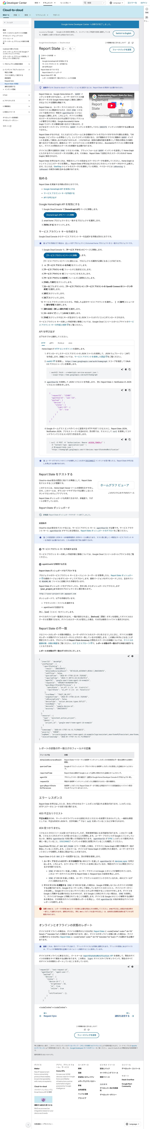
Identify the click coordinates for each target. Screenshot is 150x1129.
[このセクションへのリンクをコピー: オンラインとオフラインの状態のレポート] (94, 925)
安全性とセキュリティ (86, 1077)
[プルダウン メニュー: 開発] (31, 15)
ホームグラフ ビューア (114, 485)
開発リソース (105, 1077)
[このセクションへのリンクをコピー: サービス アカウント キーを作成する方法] (79, 549)
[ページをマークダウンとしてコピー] (70, 49)
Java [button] (70, 343)
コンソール (132, 3)
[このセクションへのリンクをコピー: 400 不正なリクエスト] (65, 813)
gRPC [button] (51, 343)
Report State (99, 931)
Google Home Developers (48, 43)
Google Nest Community (127, 1085)
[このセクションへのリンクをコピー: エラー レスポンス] (64, 798)
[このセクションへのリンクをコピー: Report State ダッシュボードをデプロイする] (78, 570)
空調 (79, 1073)
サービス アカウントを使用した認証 (89, 357)
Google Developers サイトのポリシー (83, 1048)
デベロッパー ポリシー (108, 1095)
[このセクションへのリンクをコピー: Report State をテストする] (75, 474)
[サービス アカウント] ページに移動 (62, 255)
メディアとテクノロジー (87, 1081)
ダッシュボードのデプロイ (97, 531)
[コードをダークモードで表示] (126, 369)
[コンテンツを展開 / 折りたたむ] (55, 55)
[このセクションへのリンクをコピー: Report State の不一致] (69, 628)
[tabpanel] (86, 401)
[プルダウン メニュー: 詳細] (19, 15)
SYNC (110, 839)
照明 (79, 1069)
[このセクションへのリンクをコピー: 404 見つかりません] (62, 828)
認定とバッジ (105, 1069)
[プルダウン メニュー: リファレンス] (48, 15)
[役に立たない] (132, 43)
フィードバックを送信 (121, 50)
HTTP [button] (43, 343)
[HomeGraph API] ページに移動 (60, 215)
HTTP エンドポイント (64, 349)
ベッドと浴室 (83, 1094)
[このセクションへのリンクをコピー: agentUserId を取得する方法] (68, 564)
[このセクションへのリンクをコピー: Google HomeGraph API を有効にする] (82, 204)
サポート (56, 15)
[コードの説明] (122, 369)
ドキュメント (48, 3)
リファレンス (40, 15)
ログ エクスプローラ (81, 643)
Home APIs (60, 1071)
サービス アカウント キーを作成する (59, 193)
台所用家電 (82, 1090)
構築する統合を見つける (43, 1105)
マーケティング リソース (109, 1073)
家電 (79, 1085)
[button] (14, 64)
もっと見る (64, 3)
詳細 (15, 15)
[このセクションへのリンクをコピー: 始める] (49, 178)
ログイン (144, 3)
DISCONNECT (90, 461)
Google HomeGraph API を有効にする (59, 189)
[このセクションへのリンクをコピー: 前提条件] (49, 523)
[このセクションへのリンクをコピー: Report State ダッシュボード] (72, 508)
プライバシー (48, 1124)
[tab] (43, 343)
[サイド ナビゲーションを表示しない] (28, 1124)
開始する (6, 15)
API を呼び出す (50, 197)
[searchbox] (16, 22)
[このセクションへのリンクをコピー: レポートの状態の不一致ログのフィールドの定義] (93, 748)
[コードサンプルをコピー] (129, 369)
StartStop (58, 166)
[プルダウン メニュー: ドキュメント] (55, 3)
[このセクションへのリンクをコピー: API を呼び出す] (57, 331)
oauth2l (49, 361)
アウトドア (82, 1098)
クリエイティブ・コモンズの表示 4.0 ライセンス (84, 1046)
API (98, 956)
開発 (36, 3)
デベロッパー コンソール (131, 1069)
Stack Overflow (128, 1080)
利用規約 (37, 1124)
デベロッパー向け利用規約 (109, 1089)
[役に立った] (129, 43)
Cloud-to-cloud (13, 10)
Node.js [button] (61, 343)
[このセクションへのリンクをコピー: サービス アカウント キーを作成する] (80, 231)
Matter (37, 1069)
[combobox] (94, 3)
